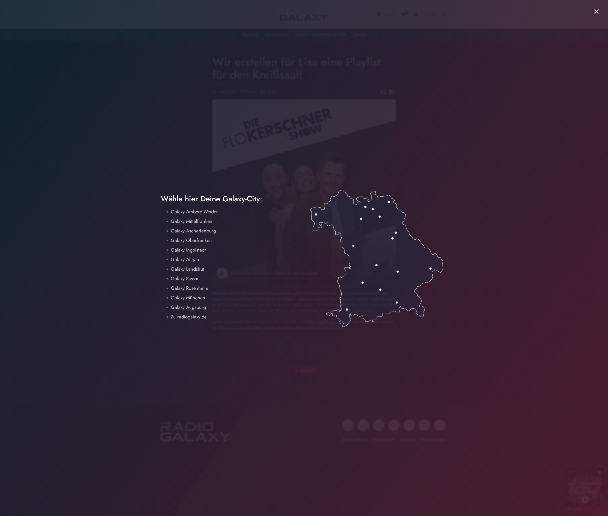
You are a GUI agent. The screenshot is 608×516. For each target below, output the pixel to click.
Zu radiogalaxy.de (189, 316)
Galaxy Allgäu (185, 259)
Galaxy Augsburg (188, 307)
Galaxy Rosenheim (189, 288)
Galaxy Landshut (187, 269)
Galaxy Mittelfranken (191, 221)
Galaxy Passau (185, 278)
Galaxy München (188, 297)
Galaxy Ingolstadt (188, 250)
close (596, 11)
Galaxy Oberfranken (191, 240)
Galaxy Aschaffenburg (193, 230)
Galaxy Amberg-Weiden (195, 211)
